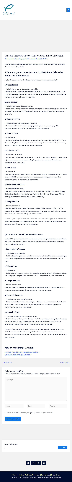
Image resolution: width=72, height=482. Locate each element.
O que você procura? (11, 444)
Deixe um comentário (11, 59)
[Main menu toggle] (68, 10)
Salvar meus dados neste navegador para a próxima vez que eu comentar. (30, 413)
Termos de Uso (55, 475)
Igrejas (25, 59)
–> (22, 352)
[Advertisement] (36, 33)
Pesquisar (63, 447)
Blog (20, 59)
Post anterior (7, 363)
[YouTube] (44, 463)
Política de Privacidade (32, 475)
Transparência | (46, 475)
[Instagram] (33, 463)
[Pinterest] (38, 463)
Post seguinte (65, 363)
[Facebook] (28, 463)
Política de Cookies (18, 475)
